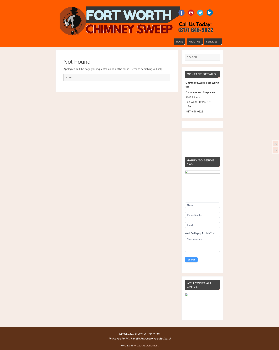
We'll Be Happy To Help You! (200, 233)
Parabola (139, 346)
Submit (191, 259)
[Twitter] (275, 150)
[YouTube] (275, 143)
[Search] (166, 77)
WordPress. (152, 346)
